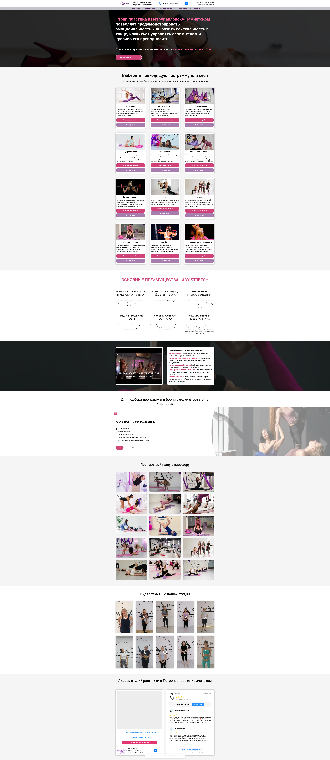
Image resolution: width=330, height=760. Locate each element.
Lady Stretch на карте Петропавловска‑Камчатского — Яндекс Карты (190, 752)
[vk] (186, 3)
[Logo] (123, 3)
